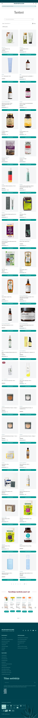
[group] (6, 604)
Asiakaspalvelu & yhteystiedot (23, 637)
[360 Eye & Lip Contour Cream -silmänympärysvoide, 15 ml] (10, 92)
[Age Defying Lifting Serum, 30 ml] (10, 314)
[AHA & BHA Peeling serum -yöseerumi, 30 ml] (28, 341)
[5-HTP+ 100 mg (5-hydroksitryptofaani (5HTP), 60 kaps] (28, 92)
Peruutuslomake (4, 658)
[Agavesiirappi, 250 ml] (28, 258)
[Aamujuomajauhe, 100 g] (28, 120)
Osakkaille (3, 648)
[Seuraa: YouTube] (33, 630)
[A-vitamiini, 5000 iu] (10, 120)
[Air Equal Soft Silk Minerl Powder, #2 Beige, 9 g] (28, 425)
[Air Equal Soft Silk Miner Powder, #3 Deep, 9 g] (10, 396)
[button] (6, 23)
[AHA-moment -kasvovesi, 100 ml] (28, 369)
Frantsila (3, 47)
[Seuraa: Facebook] (23, 630)
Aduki (21, 212)
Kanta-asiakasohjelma (21, 641)
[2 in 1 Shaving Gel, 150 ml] (10, 65)
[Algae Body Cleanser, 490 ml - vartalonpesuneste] (10, 562)
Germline (21, 517)
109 (24, 584)
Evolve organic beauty (6, 101)
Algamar (3, 268)
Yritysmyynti (4, 644)
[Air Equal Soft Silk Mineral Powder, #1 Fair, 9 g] (10, 425)
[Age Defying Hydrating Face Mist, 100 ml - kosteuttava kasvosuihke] (28, 286)
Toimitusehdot (4, 655)
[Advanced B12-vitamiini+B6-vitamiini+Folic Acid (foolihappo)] (10, 230)
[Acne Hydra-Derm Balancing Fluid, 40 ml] (10, 203)
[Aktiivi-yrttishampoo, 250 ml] (28, 453)
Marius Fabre (4, 517)
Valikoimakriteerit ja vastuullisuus (7, 639)
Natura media (22, 157)
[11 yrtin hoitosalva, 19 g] (10, 38)
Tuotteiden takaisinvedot (6, 674)
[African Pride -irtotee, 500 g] (28, 230)
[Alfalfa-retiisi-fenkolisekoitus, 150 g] (28, 507)
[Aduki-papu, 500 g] (28, 203)
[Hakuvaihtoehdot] (33, 19)
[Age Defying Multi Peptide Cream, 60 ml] (28, 314)
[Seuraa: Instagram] (28, 630)
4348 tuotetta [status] (5, 26)
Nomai (3, 74)
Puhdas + (21, 101)
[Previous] (2, 608)
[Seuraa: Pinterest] (30, 630)
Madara (21, 184)
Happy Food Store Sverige (22, 646)
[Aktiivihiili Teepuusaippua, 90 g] (10, 480)
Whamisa (3, 571)
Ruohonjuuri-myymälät (6, 641)
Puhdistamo (18, 602)
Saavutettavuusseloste (5, 669)
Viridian (21, 544)
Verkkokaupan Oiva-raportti (6, 672)
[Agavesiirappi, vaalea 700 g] (10, 286)
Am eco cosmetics (23, 462)
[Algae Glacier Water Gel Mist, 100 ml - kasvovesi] (28, 562)
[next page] (27, 584)
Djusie (3, 184)
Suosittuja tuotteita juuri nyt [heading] (19, 592)
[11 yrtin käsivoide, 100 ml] (28, 38)
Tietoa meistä (4, 637)
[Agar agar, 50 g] (10, 258)
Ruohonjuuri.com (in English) (23, 648)
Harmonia (6, 602)
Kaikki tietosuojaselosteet (6, 667)
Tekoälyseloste (4, 665)
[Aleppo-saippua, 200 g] (10, 507)
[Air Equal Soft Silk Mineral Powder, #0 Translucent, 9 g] (28, 396)
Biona (21, 268)
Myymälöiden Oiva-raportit (6, 670)
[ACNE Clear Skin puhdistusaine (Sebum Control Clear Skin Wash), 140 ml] (28, 175)
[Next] (35, 608)
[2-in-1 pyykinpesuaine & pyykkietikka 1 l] (28, 65)
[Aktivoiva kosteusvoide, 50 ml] (28, 480)
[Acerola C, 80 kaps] (28, 147)
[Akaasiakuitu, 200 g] (10, 453)
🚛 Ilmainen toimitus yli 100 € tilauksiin (9, 1)
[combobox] (18, 6)
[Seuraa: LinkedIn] (35, 630)
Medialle (3, 649)
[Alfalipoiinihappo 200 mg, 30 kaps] (28, 535)
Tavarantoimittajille (5, 646)
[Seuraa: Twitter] (25, 630)
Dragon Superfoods (5, 157)
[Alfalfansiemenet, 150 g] (10, 535)
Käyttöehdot (4, 662)
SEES (20, 74)
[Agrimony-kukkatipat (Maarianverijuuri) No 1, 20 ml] (10, 341)
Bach (3, 350)
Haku (18, 644)
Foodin (11, 602)
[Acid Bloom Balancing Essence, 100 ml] (10, 175)
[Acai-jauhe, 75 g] (10, 147)
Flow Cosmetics (23, 350)
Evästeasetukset (4, 660)
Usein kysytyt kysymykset (22, 639)
